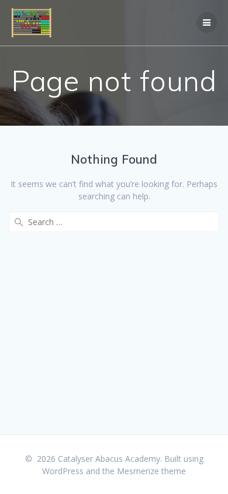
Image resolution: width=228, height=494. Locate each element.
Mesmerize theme (151, 470)
